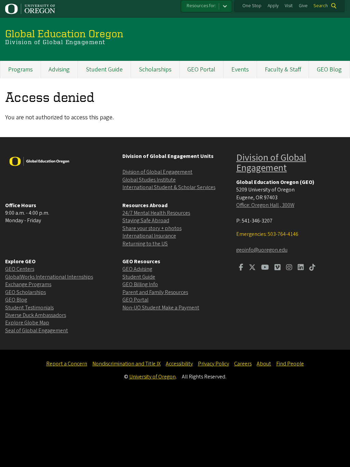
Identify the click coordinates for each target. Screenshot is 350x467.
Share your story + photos (151, 228)
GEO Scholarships (25, 292)
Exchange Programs (28, 284)
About (264, 364)
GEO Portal (201, 69)
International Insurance (149, 236)
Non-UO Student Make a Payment (160, 307)
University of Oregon (152, 377)
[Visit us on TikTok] (312, 268)
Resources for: (201, 5)
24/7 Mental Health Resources (156, 213)
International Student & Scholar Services (168, 187)
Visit (289, 5)
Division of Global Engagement (157, 172)
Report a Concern (66, 364)
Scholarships (155, 69)
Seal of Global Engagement (36, 330)
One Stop (251, 5)
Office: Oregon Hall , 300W (265, 205)
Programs (20, 69)
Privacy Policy (213, 364)
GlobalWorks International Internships (49, 277)
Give (303, 5)
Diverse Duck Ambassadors (35, 315)
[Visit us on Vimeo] (277, 268)
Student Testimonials (29, 307)
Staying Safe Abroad (145, 220)
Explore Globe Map (27, 322)
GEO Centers (19, 269)
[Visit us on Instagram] (289, 268)
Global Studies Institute (149, 180)
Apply (273, 5)
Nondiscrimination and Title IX (126, 364)
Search (320, 5)
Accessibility (179, 364)
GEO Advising (137, 269)
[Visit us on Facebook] (241, 268)
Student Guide (104, 69)
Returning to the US (145, 244)
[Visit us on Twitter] (252, 268)
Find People (290, 364)
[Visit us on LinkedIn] (301, 268)
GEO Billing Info (140, 284)
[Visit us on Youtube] (265, 268)
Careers (243, 364)
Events (240, 69)
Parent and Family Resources (155, 292)
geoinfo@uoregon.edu (261, 250)
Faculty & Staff (283, 69)
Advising (59, 69)
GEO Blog (329, 69)
